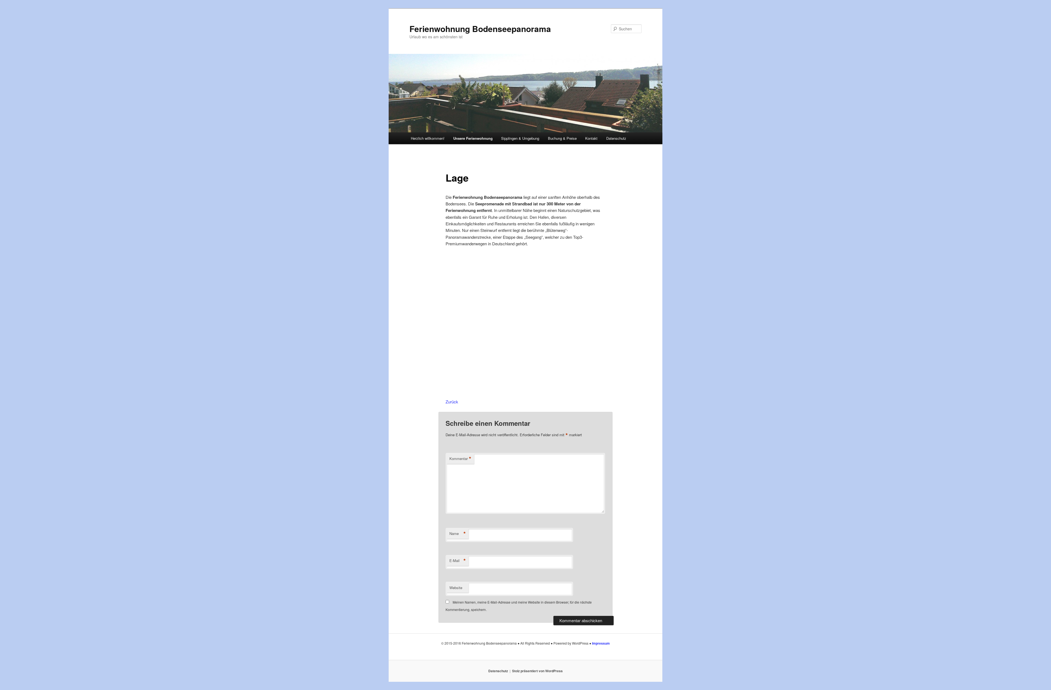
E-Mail (457, 560)
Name (457, 533)
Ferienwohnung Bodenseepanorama (480, 28)
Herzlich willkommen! (427, 138)
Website (455, 587)
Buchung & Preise (562, 138)
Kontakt (591, 138)
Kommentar (460, 458)
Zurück (452, 401)
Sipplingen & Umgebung (520, 138)
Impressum (601, 643)
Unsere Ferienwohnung (473, 138)
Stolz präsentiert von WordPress (537, 670)
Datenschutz (616, 138)
